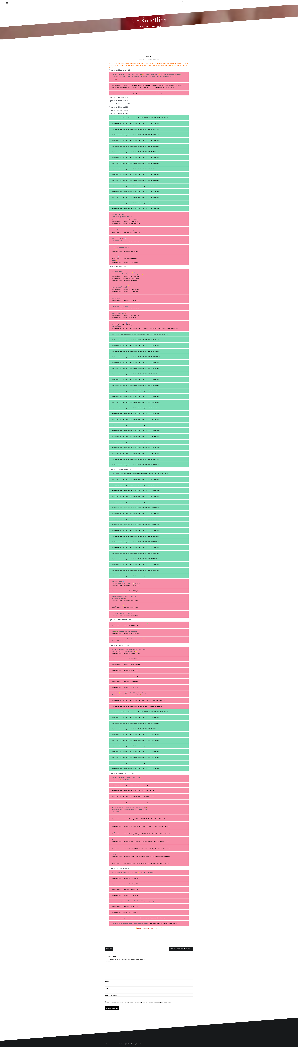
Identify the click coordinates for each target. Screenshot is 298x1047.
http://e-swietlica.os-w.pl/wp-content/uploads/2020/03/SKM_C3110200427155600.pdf (135, 576)
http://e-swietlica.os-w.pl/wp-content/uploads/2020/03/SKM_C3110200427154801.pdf (135, 513)
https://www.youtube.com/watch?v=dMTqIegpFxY (153, 918)
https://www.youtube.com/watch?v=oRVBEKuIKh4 (125, 278)
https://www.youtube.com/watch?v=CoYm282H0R (125, 242)
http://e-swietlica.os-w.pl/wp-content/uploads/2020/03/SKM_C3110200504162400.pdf (135, 402)
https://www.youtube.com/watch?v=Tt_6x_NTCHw (125, 585)
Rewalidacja (109, 948)
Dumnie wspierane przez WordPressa (115, 1044)
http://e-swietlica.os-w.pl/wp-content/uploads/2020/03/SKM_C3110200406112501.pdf (135, 757)
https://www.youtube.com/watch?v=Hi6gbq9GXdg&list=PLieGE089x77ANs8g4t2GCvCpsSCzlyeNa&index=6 (141, 833)
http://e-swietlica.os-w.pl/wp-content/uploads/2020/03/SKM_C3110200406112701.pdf (135, 729)
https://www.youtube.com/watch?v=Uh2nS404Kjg (125, 280)
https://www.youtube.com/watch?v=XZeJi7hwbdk (125, 317)
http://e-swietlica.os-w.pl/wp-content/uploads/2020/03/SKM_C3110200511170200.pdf (135, 197)
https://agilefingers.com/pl (119, 640)
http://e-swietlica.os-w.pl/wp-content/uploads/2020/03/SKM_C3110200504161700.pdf (135, 413)
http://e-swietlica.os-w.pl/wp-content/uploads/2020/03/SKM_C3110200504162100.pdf (135, 464)
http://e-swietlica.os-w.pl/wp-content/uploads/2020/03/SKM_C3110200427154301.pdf (135, 490)
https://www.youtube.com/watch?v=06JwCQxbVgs (125, 308)
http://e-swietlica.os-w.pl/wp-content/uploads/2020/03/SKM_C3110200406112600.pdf (135, 717)
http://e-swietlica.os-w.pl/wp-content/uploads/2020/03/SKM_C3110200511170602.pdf (135, 186)
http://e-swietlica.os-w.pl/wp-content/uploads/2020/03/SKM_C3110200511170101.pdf (135, 134)
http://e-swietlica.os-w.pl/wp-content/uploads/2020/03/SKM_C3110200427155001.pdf (135, 485)
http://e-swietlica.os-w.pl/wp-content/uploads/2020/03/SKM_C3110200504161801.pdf (135, 345)
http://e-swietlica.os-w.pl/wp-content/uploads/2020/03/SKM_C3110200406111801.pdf (135, 746)
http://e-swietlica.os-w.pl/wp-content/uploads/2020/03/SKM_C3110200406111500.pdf (135, 734)
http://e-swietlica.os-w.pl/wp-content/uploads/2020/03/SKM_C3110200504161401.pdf (135, 339)
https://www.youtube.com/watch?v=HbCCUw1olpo (125, 276)
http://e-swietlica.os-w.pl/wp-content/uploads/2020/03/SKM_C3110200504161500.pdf (135, 425)
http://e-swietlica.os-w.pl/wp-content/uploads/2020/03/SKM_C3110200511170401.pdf (135, 174)
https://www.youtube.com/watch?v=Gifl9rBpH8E (125, 625)
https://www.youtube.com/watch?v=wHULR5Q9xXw (126, 633)
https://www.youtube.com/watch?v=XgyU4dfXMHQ (125, 889)
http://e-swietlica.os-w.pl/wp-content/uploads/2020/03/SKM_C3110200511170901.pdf (135, 129)
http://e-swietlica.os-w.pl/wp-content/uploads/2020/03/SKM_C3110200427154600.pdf (135, 559)
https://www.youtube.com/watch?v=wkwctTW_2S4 (125, 221)
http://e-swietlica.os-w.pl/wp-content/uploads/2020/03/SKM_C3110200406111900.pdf (135, 740)
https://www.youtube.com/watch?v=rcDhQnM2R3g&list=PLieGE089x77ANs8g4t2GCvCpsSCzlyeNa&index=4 (141, 848)
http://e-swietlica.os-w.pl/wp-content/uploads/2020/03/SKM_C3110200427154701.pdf (135, 524)
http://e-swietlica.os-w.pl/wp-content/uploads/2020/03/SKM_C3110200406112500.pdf (135, 751)
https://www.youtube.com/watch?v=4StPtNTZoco (125, 878)
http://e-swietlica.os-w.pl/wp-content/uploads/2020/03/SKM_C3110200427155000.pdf (144, 473)
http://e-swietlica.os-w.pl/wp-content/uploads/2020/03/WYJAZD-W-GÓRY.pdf (133, 796)
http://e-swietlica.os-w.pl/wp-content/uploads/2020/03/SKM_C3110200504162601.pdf (135, 419)
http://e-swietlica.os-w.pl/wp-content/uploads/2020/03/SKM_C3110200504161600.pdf (135, 408)
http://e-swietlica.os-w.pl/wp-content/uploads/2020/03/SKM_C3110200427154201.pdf (135, 564)
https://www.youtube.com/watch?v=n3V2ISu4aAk (125, 895)
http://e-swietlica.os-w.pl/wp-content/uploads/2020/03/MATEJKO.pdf (130, 785)
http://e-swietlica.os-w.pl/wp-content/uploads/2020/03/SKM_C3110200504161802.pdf (135, 391)
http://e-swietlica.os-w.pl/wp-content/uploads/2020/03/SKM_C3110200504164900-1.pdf (136, 357)
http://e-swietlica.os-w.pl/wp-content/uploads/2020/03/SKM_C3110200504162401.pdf (135, 396)
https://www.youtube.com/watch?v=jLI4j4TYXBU (125, 219)
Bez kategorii (156, 59)
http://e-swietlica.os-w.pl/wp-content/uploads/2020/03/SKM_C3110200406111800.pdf (135, 763)
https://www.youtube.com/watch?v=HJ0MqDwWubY (126, 664)
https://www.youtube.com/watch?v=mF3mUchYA (125, 262)
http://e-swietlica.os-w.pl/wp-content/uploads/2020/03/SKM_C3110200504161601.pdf (135, 447)
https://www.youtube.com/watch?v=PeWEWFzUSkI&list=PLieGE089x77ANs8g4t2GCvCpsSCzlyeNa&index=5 (141, 856)
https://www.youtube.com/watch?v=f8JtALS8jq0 (124, 258)
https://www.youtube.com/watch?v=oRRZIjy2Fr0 (125, 884)
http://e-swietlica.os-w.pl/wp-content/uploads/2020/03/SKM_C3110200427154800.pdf (135, 507)
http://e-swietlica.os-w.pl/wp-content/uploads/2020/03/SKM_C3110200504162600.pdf (135, 385)
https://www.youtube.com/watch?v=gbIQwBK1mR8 (126, 223)
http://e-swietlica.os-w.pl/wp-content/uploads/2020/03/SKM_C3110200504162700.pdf (135, 374)
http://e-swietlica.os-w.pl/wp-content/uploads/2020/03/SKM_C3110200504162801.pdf (135, 459)
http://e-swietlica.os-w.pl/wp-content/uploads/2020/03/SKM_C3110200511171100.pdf (135, 203)
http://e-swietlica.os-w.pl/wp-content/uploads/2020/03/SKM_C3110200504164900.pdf (135, 436)
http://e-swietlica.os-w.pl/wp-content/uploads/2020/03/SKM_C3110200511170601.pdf (135, 140)
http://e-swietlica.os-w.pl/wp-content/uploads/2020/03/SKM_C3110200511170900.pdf (135, 146)
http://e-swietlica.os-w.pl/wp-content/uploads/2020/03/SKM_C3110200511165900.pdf (135, 180)
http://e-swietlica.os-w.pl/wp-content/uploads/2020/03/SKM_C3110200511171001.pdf (135, 191)
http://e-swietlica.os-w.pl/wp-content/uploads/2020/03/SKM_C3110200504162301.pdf (135, 368)
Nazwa (107, 981)
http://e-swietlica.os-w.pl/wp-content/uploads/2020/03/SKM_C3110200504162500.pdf (135, 430)
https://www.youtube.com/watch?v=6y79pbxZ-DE (125, 315)
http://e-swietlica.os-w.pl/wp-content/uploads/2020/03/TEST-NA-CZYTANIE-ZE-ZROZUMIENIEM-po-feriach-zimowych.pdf (145, 328)
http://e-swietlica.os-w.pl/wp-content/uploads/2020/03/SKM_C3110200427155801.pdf (135, 570)
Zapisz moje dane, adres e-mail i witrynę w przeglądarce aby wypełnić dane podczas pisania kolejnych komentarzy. (138, 1002)
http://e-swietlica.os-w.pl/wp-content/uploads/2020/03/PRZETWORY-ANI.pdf (133, 790)
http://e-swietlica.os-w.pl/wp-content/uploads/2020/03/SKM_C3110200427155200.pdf (135, 496)
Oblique (132, 1044)
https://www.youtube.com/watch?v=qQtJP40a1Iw (125, 906)
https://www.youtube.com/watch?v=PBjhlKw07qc (125, 912)
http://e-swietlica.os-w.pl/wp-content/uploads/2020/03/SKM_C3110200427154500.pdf (135, 542)
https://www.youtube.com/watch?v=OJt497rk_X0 (125, 687)
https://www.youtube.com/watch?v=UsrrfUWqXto (125, 251)
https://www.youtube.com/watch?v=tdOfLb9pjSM (125, 591)
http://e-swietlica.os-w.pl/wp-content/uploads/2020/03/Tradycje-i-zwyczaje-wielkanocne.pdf (137, 706)
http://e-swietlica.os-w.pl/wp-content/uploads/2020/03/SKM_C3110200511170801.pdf (135, 152)
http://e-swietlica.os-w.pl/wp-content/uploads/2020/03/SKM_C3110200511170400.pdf (135, 157)
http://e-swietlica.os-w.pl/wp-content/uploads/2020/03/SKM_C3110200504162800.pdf (135, 442)
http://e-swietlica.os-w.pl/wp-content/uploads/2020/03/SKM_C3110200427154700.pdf (135, 479)
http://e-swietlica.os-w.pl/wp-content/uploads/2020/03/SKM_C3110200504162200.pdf (135, 362)
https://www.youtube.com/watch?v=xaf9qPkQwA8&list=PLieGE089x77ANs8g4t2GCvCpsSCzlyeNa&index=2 (141, 826)
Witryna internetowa (111, 995)
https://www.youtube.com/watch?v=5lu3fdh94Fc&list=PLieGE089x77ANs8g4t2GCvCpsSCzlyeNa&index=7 (140, 863)
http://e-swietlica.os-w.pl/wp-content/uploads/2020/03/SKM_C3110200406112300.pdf (135, 723)
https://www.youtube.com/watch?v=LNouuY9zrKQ (125, 681)
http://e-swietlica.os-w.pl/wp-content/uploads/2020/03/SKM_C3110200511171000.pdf (135, 123)
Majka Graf (149, 59)
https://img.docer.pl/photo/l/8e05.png (122, 325)
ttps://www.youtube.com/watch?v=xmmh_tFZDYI (163, 923)
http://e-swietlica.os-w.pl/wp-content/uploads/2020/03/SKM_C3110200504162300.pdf (144, 334)
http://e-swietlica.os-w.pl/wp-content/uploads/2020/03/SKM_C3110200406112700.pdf (144, 712)
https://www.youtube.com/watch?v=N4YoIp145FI (125, 607)
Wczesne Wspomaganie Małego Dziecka (181, 948)
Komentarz (108, 961)
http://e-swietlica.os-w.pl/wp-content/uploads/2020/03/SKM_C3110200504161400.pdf (135, 351)
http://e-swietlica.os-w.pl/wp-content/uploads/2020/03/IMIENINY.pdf (130, 802)
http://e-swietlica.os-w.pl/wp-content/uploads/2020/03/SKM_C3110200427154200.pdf (135, 536)
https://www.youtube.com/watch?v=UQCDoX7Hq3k (126, 232)
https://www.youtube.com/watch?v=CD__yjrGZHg (125, 600)
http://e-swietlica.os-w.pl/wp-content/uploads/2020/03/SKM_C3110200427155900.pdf (135, 519)
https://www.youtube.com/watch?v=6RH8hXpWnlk (125, 659)
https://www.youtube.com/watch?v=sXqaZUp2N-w (125, 615)
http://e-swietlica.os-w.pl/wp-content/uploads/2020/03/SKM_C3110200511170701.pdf (135, 169)
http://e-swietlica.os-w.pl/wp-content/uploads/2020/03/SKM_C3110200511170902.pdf (135, 208)
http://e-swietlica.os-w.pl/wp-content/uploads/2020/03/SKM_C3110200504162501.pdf (135, 453)
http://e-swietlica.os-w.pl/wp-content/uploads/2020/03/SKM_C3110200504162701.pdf (135, 379)
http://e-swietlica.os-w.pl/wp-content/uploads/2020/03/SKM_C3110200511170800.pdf (135, 163)
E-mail (107, 988)
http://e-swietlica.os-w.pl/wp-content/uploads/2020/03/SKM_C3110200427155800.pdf (135, 547)
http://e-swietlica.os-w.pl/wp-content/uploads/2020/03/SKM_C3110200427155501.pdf (135, 553)
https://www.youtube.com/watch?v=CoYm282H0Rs (125, 289)
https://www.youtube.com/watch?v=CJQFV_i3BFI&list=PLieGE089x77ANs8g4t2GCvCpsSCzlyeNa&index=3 (140, 841)
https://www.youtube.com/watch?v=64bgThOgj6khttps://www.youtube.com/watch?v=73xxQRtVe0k (139, 93)
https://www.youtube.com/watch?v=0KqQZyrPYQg (125, 300)
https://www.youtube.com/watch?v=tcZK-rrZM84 (125, 670)
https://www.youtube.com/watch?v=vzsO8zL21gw (125, 676)
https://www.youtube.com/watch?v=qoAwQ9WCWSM (126, 653)
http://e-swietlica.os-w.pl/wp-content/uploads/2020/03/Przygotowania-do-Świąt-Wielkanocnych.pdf (138, 700)
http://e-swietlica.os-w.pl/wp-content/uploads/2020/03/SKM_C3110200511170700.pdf (144, 118)
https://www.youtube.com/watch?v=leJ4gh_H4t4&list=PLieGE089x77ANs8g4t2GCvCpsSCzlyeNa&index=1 (140, 819)
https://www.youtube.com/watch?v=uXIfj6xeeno (125, 291)
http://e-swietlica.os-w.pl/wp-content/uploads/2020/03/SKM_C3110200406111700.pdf (135, 768)
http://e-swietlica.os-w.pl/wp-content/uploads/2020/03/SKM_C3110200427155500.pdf (135, 502)
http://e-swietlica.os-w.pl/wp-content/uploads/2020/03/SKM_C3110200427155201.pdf (135, 530)
